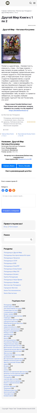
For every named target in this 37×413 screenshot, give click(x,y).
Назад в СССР (8, 332)
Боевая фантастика (10, 310)
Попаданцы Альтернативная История (17, 255)
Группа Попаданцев (11, 277)
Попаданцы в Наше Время (13, 279)
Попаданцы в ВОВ (10, 263)
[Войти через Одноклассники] (13, 190)
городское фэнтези (10, 321)
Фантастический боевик (12, 362)
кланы (6, 370)
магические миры (18, 118)
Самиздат (7, 318)
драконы (6, 122)
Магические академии (11, 125)
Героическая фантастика (12, 351)
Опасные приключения (12, 329)
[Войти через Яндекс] (10, 190)
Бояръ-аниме (8, 314)
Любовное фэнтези (16, 122)
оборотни (20, 120)
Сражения (7, 388)
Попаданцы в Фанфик (11, 282)
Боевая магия (8, 396)
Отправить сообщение (11, 211)
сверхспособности (10, 327)
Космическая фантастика (13, 345)
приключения (8, 334)
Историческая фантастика (13, 316)
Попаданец (8, 377)
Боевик (6, 384)
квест (6, 368)
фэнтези (6, 336)
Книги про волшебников (12, 375)
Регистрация (13, 226)
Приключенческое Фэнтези (13, 323)
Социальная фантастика (12, 355)
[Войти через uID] (3, 190)
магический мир (9, 392)
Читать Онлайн (24, 166)
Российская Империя (11, 342)
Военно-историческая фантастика (16, 371)
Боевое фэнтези (9, 306)
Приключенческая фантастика (14, 349)
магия (6, 338)
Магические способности (13, 347)
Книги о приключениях (12, 383)
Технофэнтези (9, 394)
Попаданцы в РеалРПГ (11, 266)
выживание (8, 357)
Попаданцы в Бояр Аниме (13, 269)
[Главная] (5, 3)
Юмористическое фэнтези (12, 124)
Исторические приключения (14, 358)
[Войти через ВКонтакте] (6, 190)
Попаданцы (7, 118)
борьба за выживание (11, 331)
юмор (6, 364)
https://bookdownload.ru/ (18, 110)
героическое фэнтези (11, 319)
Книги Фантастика (10, 293)
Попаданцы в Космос (11, 274)
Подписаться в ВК (25, 159)
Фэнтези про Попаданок (12, 115)
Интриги (7, 366)
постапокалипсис (10, 340)
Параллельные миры (11, 344)
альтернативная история (13, 308)
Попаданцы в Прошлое (12, 258)
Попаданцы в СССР (10, 260)
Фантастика (8, 353)
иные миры (8, 325)
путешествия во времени (12, 381)
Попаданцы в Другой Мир (13, 252)
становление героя (10, 120)
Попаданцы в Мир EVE (11, 271)
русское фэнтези (9, 386)
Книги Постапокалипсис (12, 290)
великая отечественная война (14, 373)
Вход (5, 226)
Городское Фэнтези (11, 288)
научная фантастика (11, 379)
